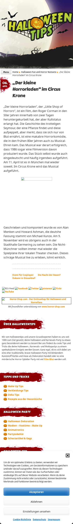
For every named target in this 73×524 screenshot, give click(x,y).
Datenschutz (39, 519)
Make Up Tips (15, 386)
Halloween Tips (36, 26)
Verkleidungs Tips (18, 390)
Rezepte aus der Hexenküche (25, 399)
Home (15, 72)
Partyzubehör (16, 434)
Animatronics (16, 429)
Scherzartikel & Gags (20, 438)
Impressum (54, 519)
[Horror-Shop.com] (36, 302)
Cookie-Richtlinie (22, 519)
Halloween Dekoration (21, 421)
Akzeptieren (36, 492)
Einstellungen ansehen (36, 511)
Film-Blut (49, 359)
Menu (6, 72)
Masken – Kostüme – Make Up (25, 425)
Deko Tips (13, 394)
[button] (67, 455)
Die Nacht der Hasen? (49, 274)
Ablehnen (36, 501)
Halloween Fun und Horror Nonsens (38, 72)
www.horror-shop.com (53, 306)
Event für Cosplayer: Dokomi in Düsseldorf (23, 276)
